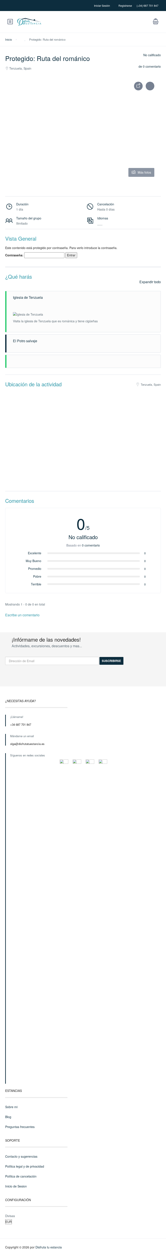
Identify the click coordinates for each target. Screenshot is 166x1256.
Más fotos (144, 172)
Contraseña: (14, 255)
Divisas (10, 1216)
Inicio (8, 39)
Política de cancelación (21, 1176)
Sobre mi (11, 1107)
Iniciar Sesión (102, 5)
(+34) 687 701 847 (147, 5)
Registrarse (125, 5)
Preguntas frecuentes (20, 1127)
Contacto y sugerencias (21, 1156)
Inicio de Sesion (16, 1186)
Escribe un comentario (22, 614)
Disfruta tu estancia (48, 1247)
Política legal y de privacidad (24, 1166)
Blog (8, 1117)
